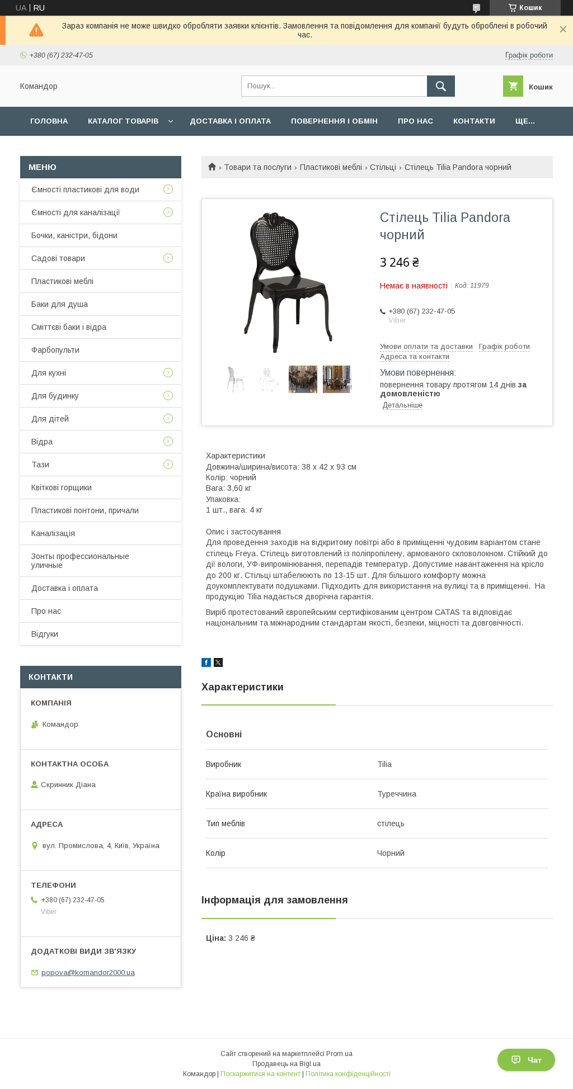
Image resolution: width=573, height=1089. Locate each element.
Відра (42, 441)
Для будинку (55, 395)
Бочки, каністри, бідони (74, 235)
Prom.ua (339, 1054)
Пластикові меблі (331, 167)
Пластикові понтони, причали (85, 510)
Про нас (415, 121)
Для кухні (48, 372)
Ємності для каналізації (75, 212)
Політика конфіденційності (348, 1074)
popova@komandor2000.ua (88, 972)
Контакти (474, 121)
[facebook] (206, 664)
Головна (49, 121)
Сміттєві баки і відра (68, 327)
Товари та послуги (258, 167)
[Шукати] (441, 86)
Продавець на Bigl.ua (286, 1064)
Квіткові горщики (61, 487)
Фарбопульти (55, 349)
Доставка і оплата (230, 121)
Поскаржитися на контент (260, 1074)
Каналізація (53, 533)
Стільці (383, 167)
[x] (218, 664)
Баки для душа (59, 304)
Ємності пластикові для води (85, 189)
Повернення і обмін (334, 121)
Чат (535, 1059)
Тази (40, 464)
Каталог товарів (123, 121)
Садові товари (58, 258)
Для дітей (50, 418)
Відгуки (44, 633)
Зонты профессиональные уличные (80, 561)
